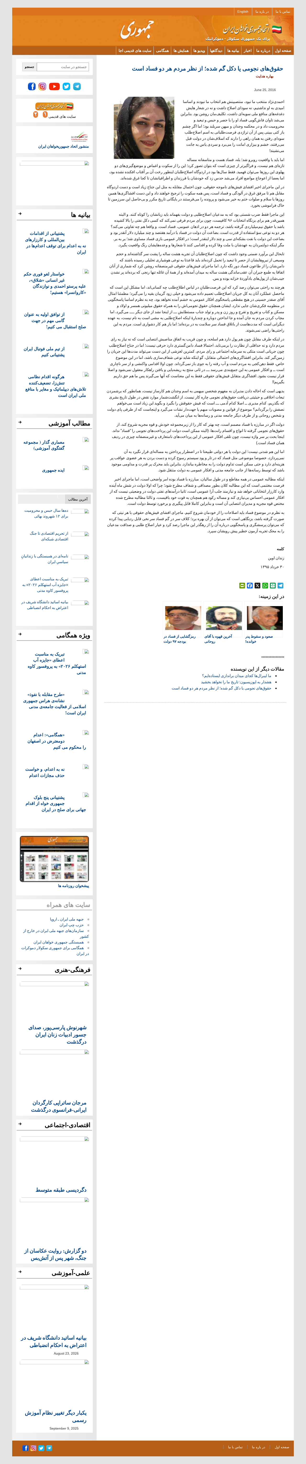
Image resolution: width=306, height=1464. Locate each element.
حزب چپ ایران (72, 925)
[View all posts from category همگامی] (21, 635)
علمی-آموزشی (71, 1273)
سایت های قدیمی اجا (135, 50)
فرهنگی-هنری (72, 969)
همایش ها (181, 50)
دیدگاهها (216, 50)
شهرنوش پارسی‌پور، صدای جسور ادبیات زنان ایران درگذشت (57, 1034)
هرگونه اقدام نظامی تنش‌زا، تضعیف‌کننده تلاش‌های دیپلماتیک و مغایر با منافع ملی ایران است (55, 385)
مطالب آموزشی (69, 423)
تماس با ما (283, 11)
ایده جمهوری (53, 470)
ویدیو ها (199, 50)
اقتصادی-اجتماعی (67, 1125)
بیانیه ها (233, 50)
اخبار (247, 50)
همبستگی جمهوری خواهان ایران (58, 942)
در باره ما (262, 11)
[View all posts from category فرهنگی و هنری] (21, 970)
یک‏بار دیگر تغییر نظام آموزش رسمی (56, 1416)
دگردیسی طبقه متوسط (61, 1189)
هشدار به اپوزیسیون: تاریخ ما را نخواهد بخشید (236, 682)
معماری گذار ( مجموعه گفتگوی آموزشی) (44, 445)
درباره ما (263, 50)
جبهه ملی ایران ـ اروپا (67, 919)
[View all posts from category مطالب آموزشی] (21, 423)
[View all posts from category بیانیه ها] (21, 215)
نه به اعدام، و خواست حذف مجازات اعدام (45, 772)
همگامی (162, 50)
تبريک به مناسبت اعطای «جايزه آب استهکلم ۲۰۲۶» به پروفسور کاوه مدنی (45, 584)
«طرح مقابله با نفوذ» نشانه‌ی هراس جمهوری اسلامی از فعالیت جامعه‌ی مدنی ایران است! (54, 703)
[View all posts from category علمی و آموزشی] (21, 1273)
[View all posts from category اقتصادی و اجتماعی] (21, 1125)
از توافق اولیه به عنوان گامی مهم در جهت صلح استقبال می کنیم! (55, 320)
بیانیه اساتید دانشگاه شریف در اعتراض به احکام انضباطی (54, 1341)
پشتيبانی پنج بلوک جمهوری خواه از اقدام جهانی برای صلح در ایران (56, 803)
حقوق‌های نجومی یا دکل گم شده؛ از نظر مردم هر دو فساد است (221, 688)
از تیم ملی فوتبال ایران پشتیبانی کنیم (44, 351)
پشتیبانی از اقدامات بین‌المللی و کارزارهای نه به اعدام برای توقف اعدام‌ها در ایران (55, 242)
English (242, 11)
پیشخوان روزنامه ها (73, 886)
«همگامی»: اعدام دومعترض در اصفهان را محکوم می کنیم (56, 740)
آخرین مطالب (77, 499)
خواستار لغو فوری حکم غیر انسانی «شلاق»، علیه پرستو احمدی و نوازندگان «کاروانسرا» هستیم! (55, 282)
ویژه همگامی (73, 635)
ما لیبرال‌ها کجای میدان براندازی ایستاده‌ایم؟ (236, 676)
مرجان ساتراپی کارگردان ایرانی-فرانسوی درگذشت (59, 1106)
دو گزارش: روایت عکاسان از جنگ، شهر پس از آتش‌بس (55, 1254)
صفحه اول (283, 50)
